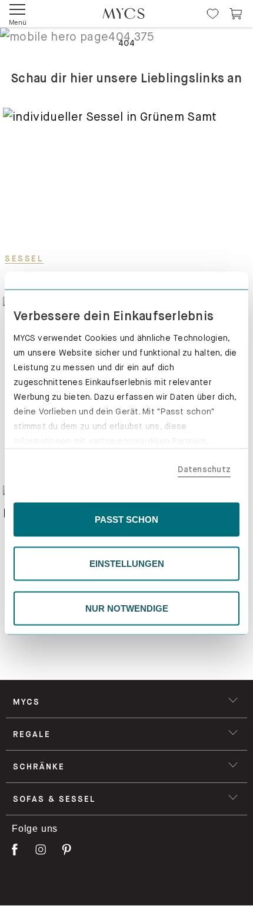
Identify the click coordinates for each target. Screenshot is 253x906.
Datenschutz (204, 469)
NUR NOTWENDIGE (126, 608)
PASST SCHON (126, 519)
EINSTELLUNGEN (126, 564)
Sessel (24, 258)
